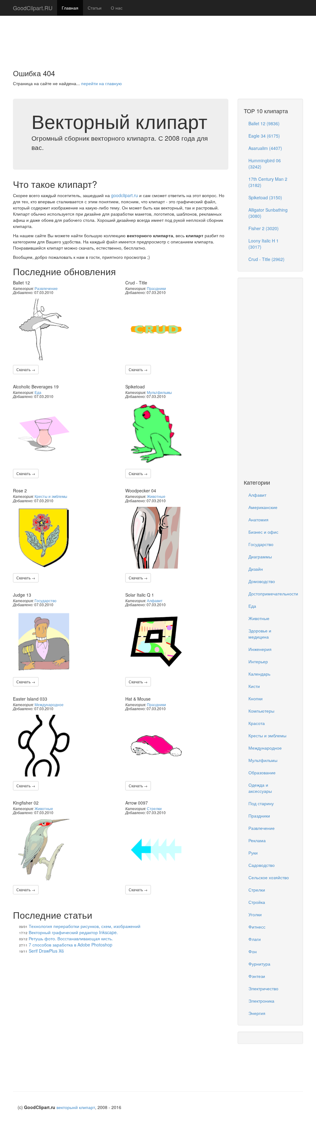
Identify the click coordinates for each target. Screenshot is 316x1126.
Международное (49, 704)
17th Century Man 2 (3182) (267, 182)
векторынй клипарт (75, 1107)
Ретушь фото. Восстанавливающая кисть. (71, 938)
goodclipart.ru (124, 195)
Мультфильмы (159, 392)
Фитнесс (256, 927)
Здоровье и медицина (259, 633)
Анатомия (258, 519)
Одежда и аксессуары (260, 788)
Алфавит (155, 600)
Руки (253, 853)
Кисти (254, 686)
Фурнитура (259, 964)
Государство (45, 600)
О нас (117, 8)
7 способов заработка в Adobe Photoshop (70, 945)
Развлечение (46, 288)
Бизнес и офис (263, 532)
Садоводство (261, 865)
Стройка (256, 902)
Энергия (256, 1013)
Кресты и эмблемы (51, 496)
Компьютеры (261, 711)
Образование (262, 772)
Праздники (156, 288)
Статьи (95, 8)
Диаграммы (260, 556)
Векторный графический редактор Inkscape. (73, 932)
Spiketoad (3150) (265, 197)
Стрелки (154, 808)
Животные (156, 496)
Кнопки (255, 698)
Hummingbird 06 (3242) (264, 163)
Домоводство (261, 581)
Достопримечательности (272, 593)
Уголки (255, 914)
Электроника (261, 1001)
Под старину (261, 803)
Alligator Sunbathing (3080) (268, 213)
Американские (262, 507)
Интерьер (258, 661)
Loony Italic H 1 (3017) (263, 244)
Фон (252, 951)
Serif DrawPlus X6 (46, 951)
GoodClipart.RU (32, 8)
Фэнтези (256, 976)
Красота (256, 723)
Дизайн (255, 569)
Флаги (254, 939)
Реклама (257, 840)
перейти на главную (101, 83)
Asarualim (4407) (265, 148)
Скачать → (25, 369)
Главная (70, 8)
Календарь (259, 674)
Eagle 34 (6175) (264, 136)
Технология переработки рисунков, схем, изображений (84, 926)
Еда (38, 392)
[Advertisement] (158, 35)
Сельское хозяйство (268, 877)
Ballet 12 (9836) (264, 123)
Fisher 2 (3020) (263, 228)
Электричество (263, 988)
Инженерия (260, 649)
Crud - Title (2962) (266, 259)
